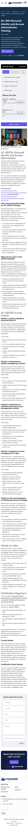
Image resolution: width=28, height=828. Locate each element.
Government (4, 791)
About (16, 787)
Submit (21, 743)
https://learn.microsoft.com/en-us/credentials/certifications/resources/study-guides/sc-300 (13, 198)
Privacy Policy (18, 823)
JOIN (3, 813)
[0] (24, 3)
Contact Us (14, 762)
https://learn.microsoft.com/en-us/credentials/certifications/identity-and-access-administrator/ (14, 192)
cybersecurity (15, 11)
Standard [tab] (6, 71)
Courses (8, 11)
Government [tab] (15, 71)
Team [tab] (23, 71)
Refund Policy (9, 823)
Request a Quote (14, 124)
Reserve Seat (20, 102)
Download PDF (8, 51)
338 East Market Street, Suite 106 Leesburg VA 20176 (15, 800)
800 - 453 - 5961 (8, 804)
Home (2, 11)
